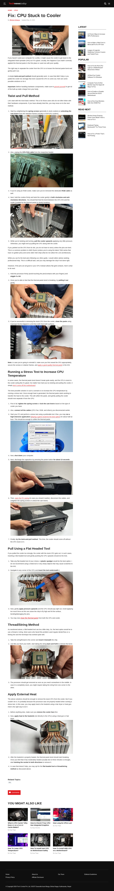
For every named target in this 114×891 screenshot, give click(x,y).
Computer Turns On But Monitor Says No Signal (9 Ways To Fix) (96, 85)
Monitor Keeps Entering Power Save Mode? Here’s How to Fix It (96, 117)
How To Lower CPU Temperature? (15, 849)
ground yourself (59, 87)
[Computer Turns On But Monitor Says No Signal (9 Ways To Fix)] (81, 84)
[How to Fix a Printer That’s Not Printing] (81, 134)
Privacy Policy (10, 877)
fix (10, 782)
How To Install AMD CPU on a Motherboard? (62, 849)
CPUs (16, 10)
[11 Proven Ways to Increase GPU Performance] (81, 35)
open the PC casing (22, 498)
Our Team (61, 874)
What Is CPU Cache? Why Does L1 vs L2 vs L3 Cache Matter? (17, 825)
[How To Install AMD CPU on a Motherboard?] (63, 839)
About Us (35, 874)
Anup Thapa (13, 830)
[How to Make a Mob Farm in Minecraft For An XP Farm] (81, 43)
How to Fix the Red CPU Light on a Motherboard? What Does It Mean (95, 67)
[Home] (18, 3)
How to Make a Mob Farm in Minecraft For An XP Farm (96, 43)
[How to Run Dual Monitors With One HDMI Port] (81, 102)
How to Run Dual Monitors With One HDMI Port (96, 102)
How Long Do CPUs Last (62, 823)
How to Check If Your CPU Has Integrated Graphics (40, 824)
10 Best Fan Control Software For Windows (95, 76)
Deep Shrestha (36, 827)
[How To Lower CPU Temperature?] (18, 839)
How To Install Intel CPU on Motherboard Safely (39, 849)
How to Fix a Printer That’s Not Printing (96, 134)
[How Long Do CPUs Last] (63, 814)
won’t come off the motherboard (24, 385)
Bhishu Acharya (15, 20)
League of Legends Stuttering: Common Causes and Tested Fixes (96, 52)
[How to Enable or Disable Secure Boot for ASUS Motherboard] (81, 93)
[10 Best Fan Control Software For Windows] (81, 76)
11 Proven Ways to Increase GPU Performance (96, 35)
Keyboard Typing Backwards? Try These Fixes (97, 126)
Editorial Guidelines (90, 874)
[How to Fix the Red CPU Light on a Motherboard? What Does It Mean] (81, 67)
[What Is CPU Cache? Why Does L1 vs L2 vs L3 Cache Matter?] (18, 814)
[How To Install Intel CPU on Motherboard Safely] (40, 839)
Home (10, 10)
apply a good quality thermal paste (50, 365)
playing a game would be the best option (45, 417)
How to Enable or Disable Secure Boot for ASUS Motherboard (96, 93)
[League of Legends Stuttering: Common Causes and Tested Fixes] (81, 52)
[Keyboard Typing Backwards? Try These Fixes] (81, 126)
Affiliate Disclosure (38, 877)
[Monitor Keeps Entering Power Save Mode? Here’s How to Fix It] (81, 117)
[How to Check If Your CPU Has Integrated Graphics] (40, 814)
